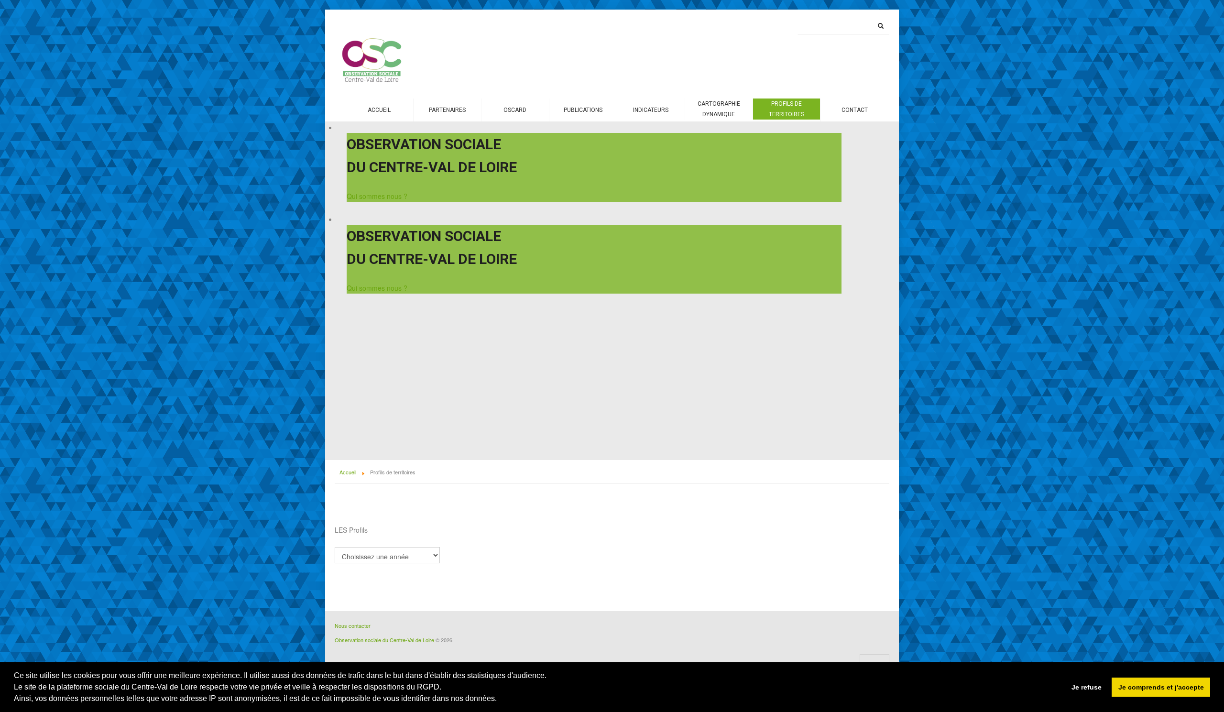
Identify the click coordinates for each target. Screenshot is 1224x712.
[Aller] (880, 25)
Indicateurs (650, 110)
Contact (855, 110)
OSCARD (514, 110)
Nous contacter (353, 625)
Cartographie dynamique (719, 109)
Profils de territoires (786, 109)
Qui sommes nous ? (377, 196)
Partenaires (447, 110)
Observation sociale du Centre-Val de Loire (384, 640)
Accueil (379, 110)
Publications (583, 110)
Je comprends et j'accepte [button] (1161, 687)
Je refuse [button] (1086, 687)
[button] (498, 699)
